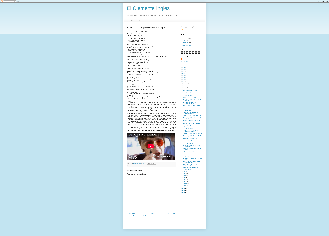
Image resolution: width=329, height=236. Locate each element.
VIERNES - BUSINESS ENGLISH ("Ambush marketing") (191, 131)
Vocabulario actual (186, 44)
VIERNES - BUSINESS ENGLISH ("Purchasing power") (191, 113)
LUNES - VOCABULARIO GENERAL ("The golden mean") (191, 142)
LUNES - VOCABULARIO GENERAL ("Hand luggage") (191, 162)
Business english (186, 37)
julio (185, 173)
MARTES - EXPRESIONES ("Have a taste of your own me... (191, 103)
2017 (183, 81)
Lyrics (133, 165)
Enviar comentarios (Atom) (139, 215)
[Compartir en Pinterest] (155, 164)
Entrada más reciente (132, 213)
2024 (183, 67)
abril (185, 179)
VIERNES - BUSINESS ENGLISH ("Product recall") (191, 94)
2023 (183, 69)
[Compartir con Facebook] (153, 164)
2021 (183, 73)
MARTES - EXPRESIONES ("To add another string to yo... (191, 121)
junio (185, 175)
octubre (185, 87)
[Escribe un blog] (150, 164)
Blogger (173, 225)
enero (185, 185)
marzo (185, 181)
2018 (183, 79)
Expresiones (185, 38)
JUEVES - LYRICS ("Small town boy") (192, 115)
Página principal (129, 20)
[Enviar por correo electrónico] (148, 164)
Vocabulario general (186, 45)
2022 (183, 71)
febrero (185, 183)
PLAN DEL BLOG (141, 20)
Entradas (185, 27)
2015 (183, 190)
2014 (183, 192)
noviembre (186, 85)
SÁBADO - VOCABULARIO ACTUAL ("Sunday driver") (191, 128)
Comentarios (186, 30)
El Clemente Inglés (148, 8)
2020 (183, 75)
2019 (183, 77)
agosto (185, 171)
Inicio (152, 213)
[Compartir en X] (151, 164)
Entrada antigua (171, 213)
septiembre (186, 89)
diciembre (186, 83)
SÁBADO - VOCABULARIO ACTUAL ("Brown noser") (191, 109)
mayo (185, 177)
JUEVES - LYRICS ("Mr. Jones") (190, 97)
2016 (183, 188)
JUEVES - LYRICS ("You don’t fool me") (192, 133)
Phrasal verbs (185, 42)
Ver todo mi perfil (185, 61)
